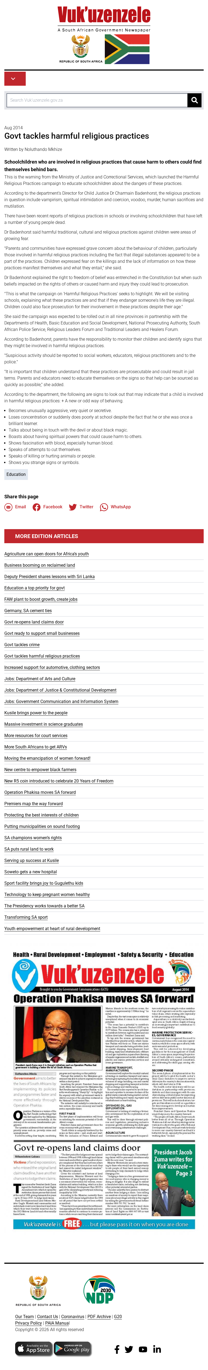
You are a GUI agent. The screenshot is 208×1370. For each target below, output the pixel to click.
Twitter (86, 506)
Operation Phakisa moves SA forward (40, 792)
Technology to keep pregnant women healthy (47, 894)
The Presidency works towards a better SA (44, 905)
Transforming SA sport (26, 917)
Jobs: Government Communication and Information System (61, 701)
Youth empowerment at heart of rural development (52, 928)
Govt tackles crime (22, 644)
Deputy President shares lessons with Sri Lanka (49, 576)
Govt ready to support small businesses (42, 633)
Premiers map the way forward (33, 803)
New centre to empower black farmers (40, 769)
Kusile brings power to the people (35, 712)
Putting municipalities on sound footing (42, 826)
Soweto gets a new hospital (30, 871)
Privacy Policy (28, 1323)
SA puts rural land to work (29, 849)
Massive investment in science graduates (43, 724)
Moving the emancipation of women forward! (47, 758)
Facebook (52, 506)
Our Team (24, 1316)
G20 (118, 1316)
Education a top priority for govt (34, 588)
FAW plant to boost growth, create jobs (40, 599)
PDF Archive (99, 1316)
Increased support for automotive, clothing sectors (52, 667)
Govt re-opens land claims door (34, 622)
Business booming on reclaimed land (39, 565)
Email (20, 506)
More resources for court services (35, 735)
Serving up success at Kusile (31, 860)
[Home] (104, 35)
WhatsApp (121, 506)
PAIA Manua (57, 1323)
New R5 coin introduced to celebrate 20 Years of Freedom (58, 781)
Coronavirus (72, 1316)
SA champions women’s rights (33, 837)
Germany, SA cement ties (28, 610)
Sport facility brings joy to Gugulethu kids (43, 883)
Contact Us (47, 1316)
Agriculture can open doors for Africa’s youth (46, 553)
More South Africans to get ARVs (35, 746)
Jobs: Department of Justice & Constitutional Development (60, 690)
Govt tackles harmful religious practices (42, 656)
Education (16, 474)
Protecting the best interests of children (41, 815)
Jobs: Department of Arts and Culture (39, 678)
